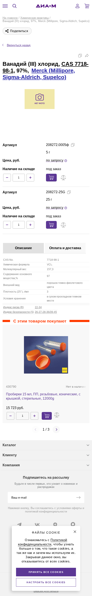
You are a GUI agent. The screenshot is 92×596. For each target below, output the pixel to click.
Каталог (9, 445)
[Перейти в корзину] (86, 6)
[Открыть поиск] (14, 6)
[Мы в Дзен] (55, 524)
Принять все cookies (46, 572)
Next (56, 429)
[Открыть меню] (5, 6)
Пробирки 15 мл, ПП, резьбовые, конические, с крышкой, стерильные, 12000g (43, 396)
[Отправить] (78, 498)
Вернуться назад (18, 45)
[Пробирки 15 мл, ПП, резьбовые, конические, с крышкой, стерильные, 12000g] (46, 355)
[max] (73, 524)
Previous (35, 429)
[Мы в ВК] (37, 524)
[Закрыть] (75, 531)
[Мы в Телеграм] (19, 524)
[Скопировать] (80, 55)
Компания (11, 465)
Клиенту (10, 455)
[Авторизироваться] (77, 6)
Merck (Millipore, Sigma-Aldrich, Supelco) (39, 73)
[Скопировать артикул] (72, 145)
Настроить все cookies (46, 582)
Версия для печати (46, 591)
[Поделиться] (86, 55)
